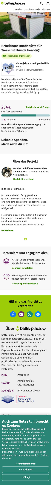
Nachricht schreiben (23, 179)
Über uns (46, 9)
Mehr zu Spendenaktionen (25, 283)
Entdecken (18, 9)
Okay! (26, 477)
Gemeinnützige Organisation (17, 56)
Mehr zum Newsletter (22, 268)
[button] (13, 314)
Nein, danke (25, 469)
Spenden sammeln (32, 9)
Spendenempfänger (11, 127)
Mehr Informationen (25, 463)
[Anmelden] (48, 3)
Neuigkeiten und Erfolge (37, 107)
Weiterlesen (7, 230)
